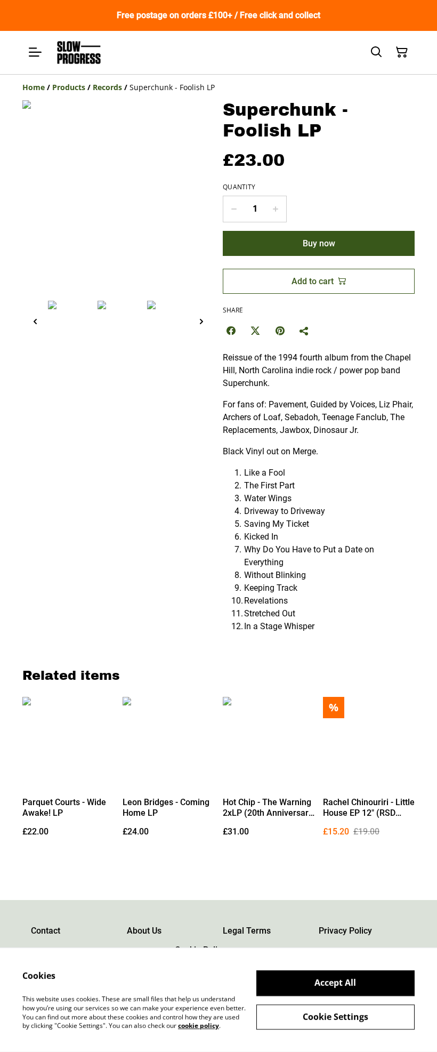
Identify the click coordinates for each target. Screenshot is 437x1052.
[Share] (304, 331)
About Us (144, 931)
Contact (45, 931)
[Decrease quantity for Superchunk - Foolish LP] (234, 209)
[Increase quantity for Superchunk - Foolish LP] (276, 209)
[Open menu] (35, 52)
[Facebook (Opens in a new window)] (231, 331)
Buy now (319, 243)
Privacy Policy (345, 931)
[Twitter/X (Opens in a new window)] (255, 331)
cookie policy (198, 1025)
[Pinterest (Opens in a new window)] (280, 331)
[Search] (376, 52)
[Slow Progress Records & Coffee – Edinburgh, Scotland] (79, 52)
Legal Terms (247, 931)
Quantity (239, 187)
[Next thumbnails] (201, 321)
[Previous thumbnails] (35, 321)
